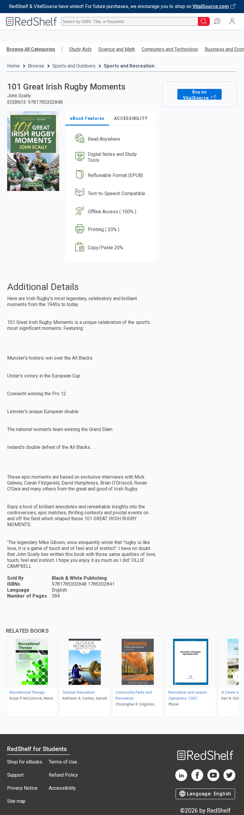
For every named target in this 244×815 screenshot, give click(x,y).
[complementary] (122, 665)
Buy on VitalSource (196, 95)
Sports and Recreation (129, 66)
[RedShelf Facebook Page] (197, 779)
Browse (36, 66)
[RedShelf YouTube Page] (213, 779)
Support (15, 775)
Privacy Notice (22, 788)
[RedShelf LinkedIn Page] (181, 779)
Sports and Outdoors (74, 66)
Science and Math (116, 49)
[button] (110, 139)
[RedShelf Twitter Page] (229, 779)
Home (13, 66)
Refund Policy (63, 775)
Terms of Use (63, 762)
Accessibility (62, 788)
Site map (16, 801)
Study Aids (80, 49)
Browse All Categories (31, 49)
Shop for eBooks (24, 762)
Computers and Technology (170, 49)
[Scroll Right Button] (238, 676)
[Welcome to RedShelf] (31, 21)
